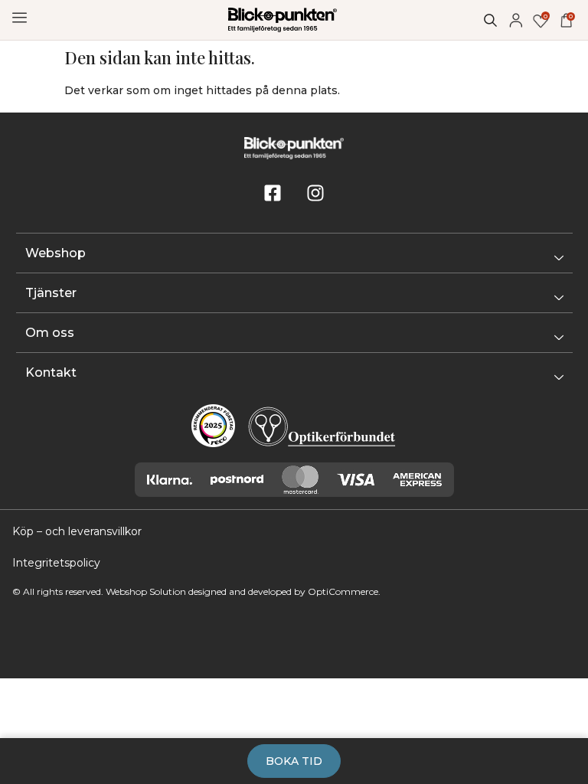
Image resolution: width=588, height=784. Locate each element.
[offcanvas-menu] (19, 18)
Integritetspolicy (56, 563)
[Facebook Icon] (272, 193)
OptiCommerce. (344, 591)
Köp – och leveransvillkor (77, 531)
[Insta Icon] (315, 193)
